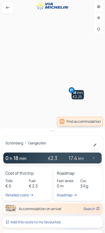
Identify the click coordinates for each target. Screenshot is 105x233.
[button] (78, 94)
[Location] (98, 29)
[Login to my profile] (98, 6)
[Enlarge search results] (52, 131)
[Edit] (95, 144)
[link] (80, 121)
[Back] (7, 7)
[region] (52, 116)
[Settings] (98, 17)
